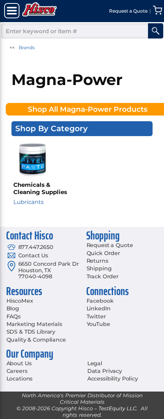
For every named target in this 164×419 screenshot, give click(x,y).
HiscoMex (19, 301)
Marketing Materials (34, 324)
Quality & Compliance (36, 340)
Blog (12, 308)
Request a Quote (110, 245)
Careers (16, 371)
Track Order (103, 276)
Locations (19, 379)
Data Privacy (104, 371)
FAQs (13, 316)
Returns (97, 261)
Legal (94, 363)
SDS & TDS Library (31, 332)
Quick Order (103, 253)
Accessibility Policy (112, 379)
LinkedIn (99, 308)
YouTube (98, 324)
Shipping (99, 268)
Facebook (100, 301)
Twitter (96, 316)
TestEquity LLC (117, 408)
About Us (19, 363)
